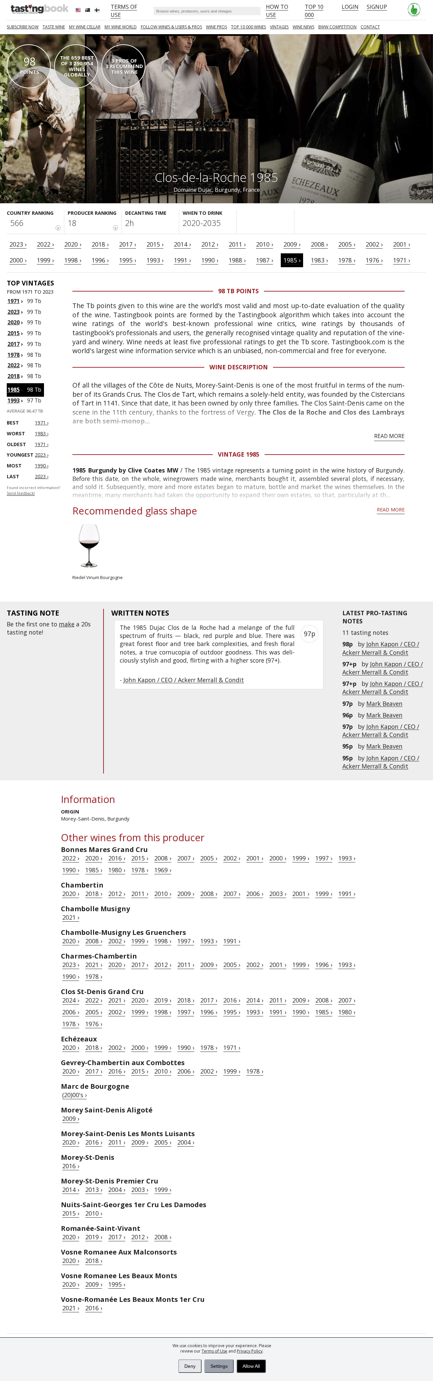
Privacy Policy (250, 1351)
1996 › (100, 260)
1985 (13, 389)
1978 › (346, 260)
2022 (13, 365)
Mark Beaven (384, 703)
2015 (13, 333)
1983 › (319, 260)
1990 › (209, 260)
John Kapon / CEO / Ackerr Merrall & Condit (380, 648)
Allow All (251, 1366)
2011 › (237, 244)
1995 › (127, 260)
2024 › (70, 1000)
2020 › (72, 244)
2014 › (182, 244)
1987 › (264, 260)
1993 (13, 400)
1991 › (182, 260)
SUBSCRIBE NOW (23, 27)
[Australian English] (88, 10)
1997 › (323, 858)
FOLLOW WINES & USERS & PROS (171, 27)
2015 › (154, 244)
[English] (79, 10)
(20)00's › (74, 1095)
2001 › (401, 244)
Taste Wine (54, 27)
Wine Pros (216, 27)
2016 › (116, 858)
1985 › (291, 260)
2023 (13, 312)
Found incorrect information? (33, 490)
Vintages (279, 27)
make (66, 624)
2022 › (45, 244)
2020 (13, 322)
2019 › (162, 1000)
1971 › (401, 260)
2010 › (264, 244)
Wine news (303, 27)
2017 (13, 344)
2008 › (319, 244)
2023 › (17, 244)
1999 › (45, 260)
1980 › (116, 870)
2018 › (100, 244)
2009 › (291, 244)
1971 (13, 301)
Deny (190, 1366)
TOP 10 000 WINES (248, 27)
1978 (13, 355)
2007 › (185, 858)
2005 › (346, 244)
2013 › (93, 1190)
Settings (219, 1366)
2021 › (70, 917)
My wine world (121, 27)
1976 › (374, 260)
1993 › (154, 260)
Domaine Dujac (193, 189)
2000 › (17, 260)
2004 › (185, 1142)
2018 (13, 376)
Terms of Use (214, 1351)
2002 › (374, 244)
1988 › (237, 260)
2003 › (277, 894)
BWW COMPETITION (337, 27)
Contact (370, 27)
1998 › (72, 260)
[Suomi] (97, 10)
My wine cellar (84, 27)
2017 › (127, 244)
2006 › (254, 894)
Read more (389, 436)
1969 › (162, 870)
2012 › (209, 244)
